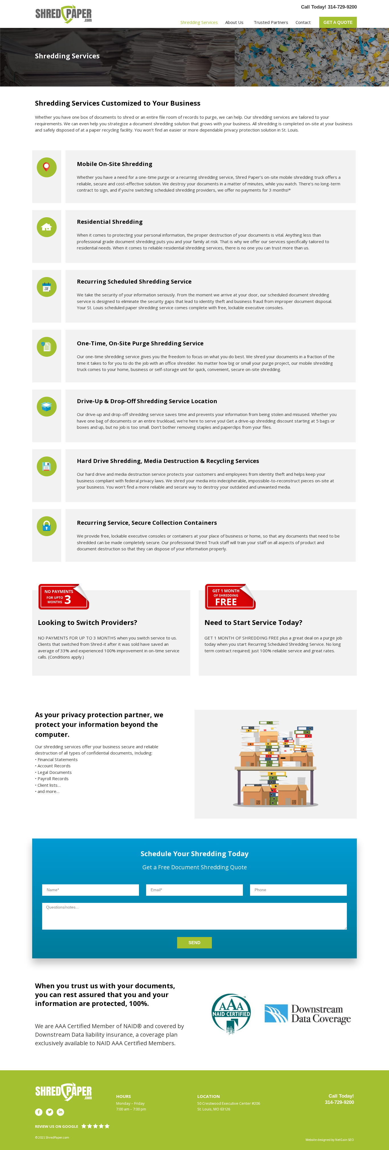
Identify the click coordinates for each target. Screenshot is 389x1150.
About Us (234, 22)
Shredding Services (199, 22)
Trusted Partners (271, 22)
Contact (303, 22)
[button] (338, 22)
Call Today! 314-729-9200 (329, 7)
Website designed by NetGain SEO (330, 1139)
